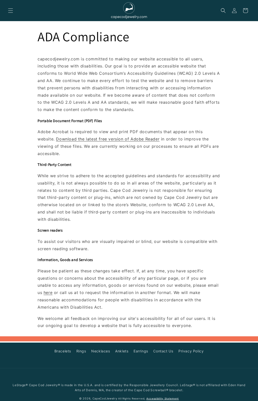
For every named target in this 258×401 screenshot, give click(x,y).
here (48, 292)
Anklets (121, 351)
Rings (81, 351)
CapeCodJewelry (104, 398)
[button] (10, 10)
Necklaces (100, 351)
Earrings (141, 351)
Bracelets (62, 351)
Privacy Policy (191, 351)
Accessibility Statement (162, 398)
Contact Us (163, 351)
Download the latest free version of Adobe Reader (107, 138)
